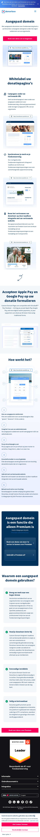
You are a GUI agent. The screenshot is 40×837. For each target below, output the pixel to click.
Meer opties (5, 834)
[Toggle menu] (35, 12)
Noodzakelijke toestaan (20, 830)
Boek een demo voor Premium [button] (20, 730)
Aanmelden (21, 6)
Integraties (6, 786)
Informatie (6, 776)
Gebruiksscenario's (10, 781)
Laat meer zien (34, 821)
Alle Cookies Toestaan (20, 824)
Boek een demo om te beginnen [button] (20, 38)
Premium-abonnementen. (20, 532)
